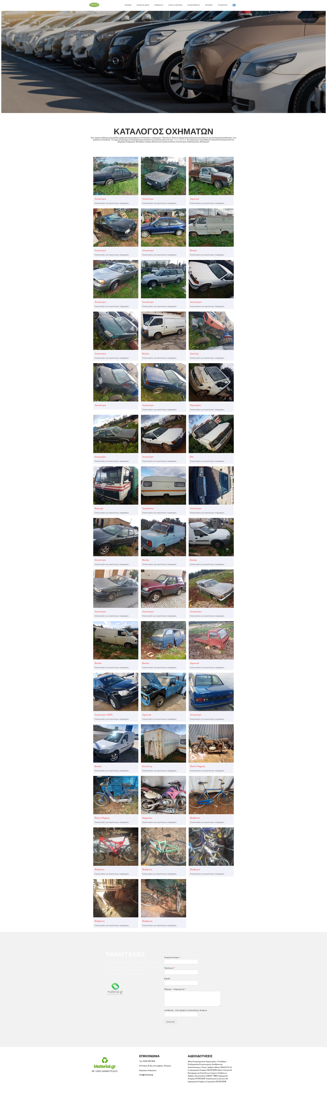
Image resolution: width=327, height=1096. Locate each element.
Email (167, 978)
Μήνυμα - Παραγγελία (175, 989)
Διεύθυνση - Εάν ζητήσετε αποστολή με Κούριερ (185, 1010)
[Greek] (234, 4)
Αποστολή (170, 1022)
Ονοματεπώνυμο (172, 957)
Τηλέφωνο (169, 968)
